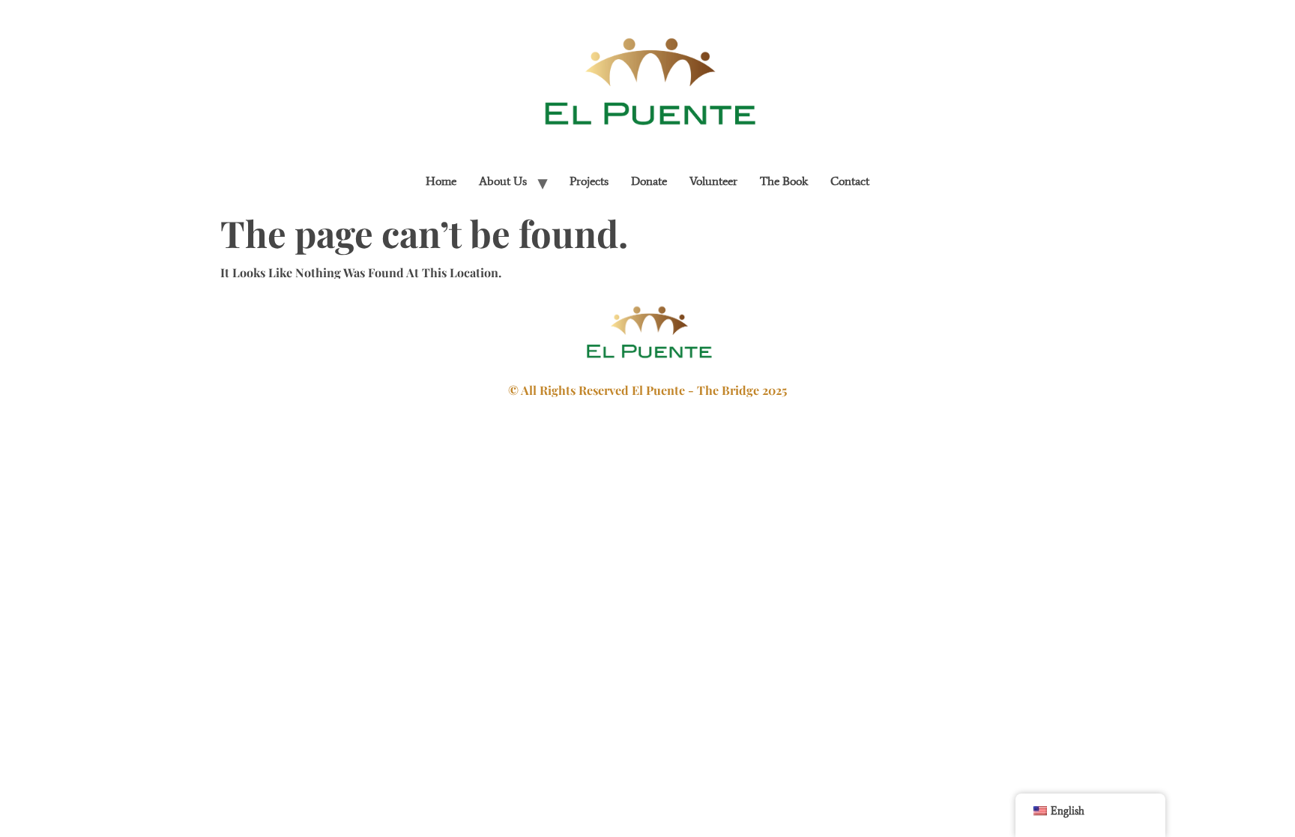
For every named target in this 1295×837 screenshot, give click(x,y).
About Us (503, 181)
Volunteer (713, 181)
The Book (784, 181)
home (441, 181)
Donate (649, 181)
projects (589, 181)
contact (849, 181)
